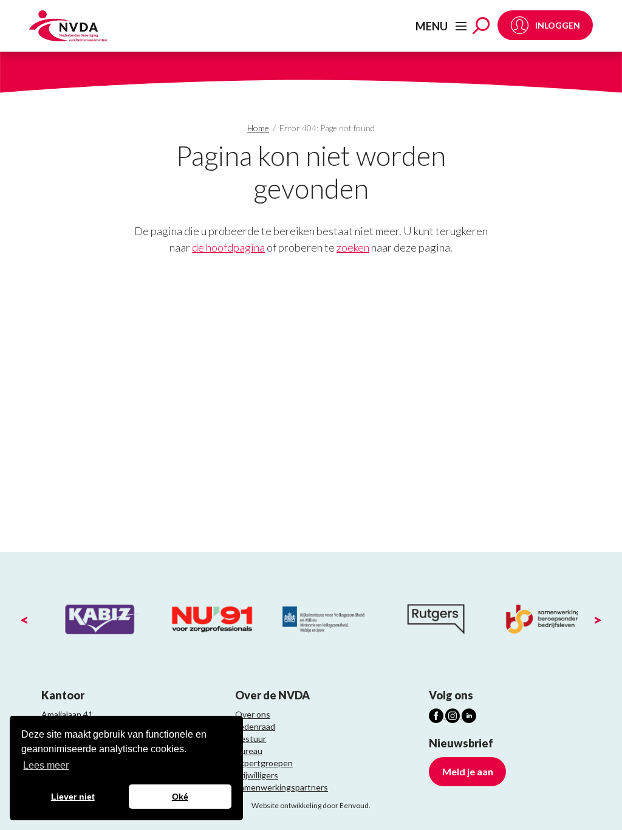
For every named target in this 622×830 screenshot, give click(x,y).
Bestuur (250, 738)
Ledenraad (255, 726)
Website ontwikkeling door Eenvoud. (311, 805)
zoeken (353, 247)
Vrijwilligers (256, 775)
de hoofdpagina (228, 247)
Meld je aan (467, 771)
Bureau (248, 751)
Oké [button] (180, 796)
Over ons (252, 714)
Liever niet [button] (73, 796)
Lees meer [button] (46, 765)
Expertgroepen (264, 763)
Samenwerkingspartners (281, 787)
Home (258, 128)
